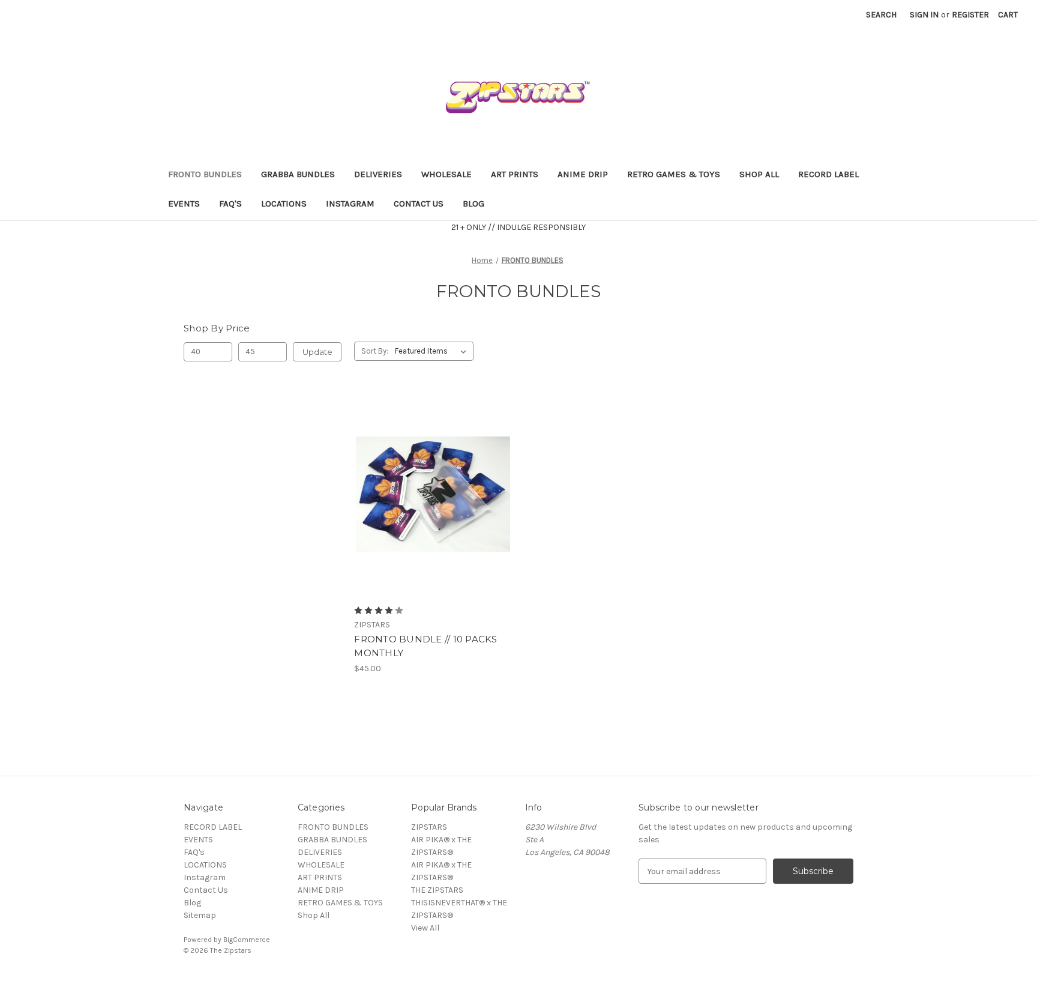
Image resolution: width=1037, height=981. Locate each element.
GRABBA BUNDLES (298, 174)
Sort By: (374, 350)
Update (317, 352)
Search (881, 15)
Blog (473, 203)
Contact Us (418, 203)
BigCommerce (246, 939)
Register (970, 15)
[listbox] (433, 351)
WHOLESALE (446, 174)
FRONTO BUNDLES (205, 174)
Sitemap (200, 915)
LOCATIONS (284, 203)
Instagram (350, 203)
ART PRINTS (514, 174)
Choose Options (433, 515)
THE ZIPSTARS (437, 890)
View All (425, 928)
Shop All (759, 174)
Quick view (423, 473)
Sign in (924, 15)
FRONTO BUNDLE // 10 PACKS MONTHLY (425, 646)
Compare (429, 494)
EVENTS (184, 203)
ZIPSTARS (429, 827)
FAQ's (230, 203)
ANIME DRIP (583, 174)
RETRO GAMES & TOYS (673, 174)
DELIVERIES (378, 174)
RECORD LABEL (828, 174)
